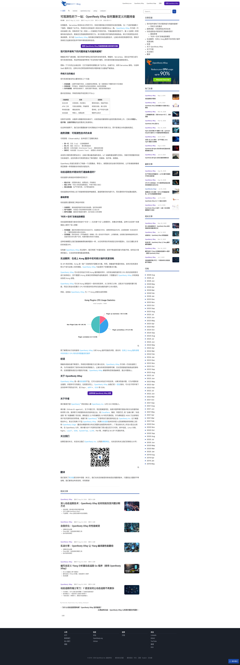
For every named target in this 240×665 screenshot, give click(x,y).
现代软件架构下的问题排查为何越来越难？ (163, 24)
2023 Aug (151, 372)
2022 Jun (150, 394)
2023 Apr (150, 385)
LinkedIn (153, 635)
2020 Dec (151, 424)
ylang (95, 11)
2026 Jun (150, 281)
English (144, 658)
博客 (65, 644)
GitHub (95, 641)
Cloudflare (105, 412)
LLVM (92, 431)
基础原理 (153, 34)
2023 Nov (151, 363)
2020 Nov (151, 427)
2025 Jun (150, 317)
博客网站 (105, 442)
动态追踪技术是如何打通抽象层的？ (160, 31)
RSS (152, 647)
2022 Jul (150, 391)
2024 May (151, 345)
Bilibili (153, 638)
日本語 (150, 658)
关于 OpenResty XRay (155, 47)
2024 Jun (151, 342)
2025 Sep (151, 308)
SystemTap (83, 431)
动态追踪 (82, 381)
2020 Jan (150, 452)
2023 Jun (151, 378)
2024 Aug (151, 336)
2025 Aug (151, 311)
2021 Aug (151, 406)
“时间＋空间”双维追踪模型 (160, 37)
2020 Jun (151, 442)
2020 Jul (150, 439)
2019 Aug (151, 455)
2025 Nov (151, 302)
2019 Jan (150, 461)
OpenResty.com (127, 3)
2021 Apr (150, 415)
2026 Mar (151, 290)
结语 (148, 44)
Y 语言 (117, 384)
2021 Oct (150, 400)
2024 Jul (150, 339)
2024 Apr (150, 348)
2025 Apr (150, 324)
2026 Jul (150, 278)
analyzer (103, 11)
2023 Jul (150, 375)
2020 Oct (150, 430)
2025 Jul (150, 314)
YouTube (154, 641)
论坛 (94, 635)
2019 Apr (150, 458)
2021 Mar (150, 418)
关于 (65, 635)
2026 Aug (151, 275)
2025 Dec (151, 299)
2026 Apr (150, 287)
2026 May (151, 284)
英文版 (71, 478)
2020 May (151, 445)
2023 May (151, 382)
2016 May (151, 464)
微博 (152, 644)
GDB (96, 387)
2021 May (151, 412)
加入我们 (67, 641)
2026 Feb (150, 293)
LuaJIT (69, 431)
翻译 (148, 54)
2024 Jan (150, 357)
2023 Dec (151, 360)
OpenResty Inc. (98, 404)
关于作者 (150, 49)
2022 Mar (151, 397)
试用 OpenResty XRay (172, 3)
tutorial (75, 11)
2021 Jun (150, 409)
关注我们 (150, 52)
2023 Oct (150, 366)
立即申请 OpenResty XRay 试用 (100, 393)
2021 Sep (150, 403)
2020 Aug (151, 436)
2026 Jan (150, 296)
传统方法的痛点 (156, 26)
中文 (135, 658)
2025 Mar (151, 327)
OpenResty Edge (151, 3)
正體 (139, 658)
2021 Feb (150, 421)
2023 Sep (151, 369)
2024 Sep (151, 333)
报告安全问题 (119, 658)
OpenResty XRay (139, 3)
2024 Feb (151, 354)
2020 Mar (151, 449)
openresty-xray (85, 11)
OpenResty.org (98, 638)
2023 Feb (151, 388)
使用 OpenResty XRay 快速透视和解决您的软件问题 (100, 46)
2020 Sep (151, 433)
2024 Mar (151, 351)
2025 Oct (150, 305)
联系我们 (67, 638)
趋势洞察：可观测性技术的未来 (158, 29)
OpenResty (76, 404)
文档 (160, 3)
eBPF (90, 387)
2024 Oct (150, 330)
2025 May (151, 321)
